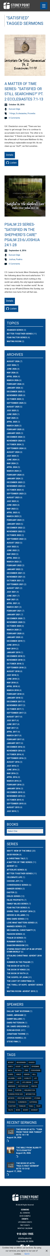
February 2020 (14, 633)
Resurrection (29, 1090)
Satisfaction (30, 1094)
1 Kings (12, 113)
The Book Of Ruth (16, 973)
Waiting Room (14, 341)
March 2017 (13, 735)
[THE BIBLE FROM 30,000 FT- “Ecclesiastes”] (10, 1152)
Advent (11, 1062)
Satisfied (11, 1098)
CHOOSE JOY (13, 881)
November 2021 (14, 577)
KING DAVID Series (15, 919)
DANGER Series (14, 889)
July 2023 (11, 501)
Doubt (18, 1066)
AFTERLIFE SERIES (15, 870)
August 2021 (13, 588)
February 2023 (14, 520)
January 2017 (13, 743)
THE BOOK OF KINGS (16, 970)
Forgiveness (35, 1070)
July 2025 (11, 410)
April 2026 (12, 376)
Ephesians (35, 1066)
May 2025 (11, 418)
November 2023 (14, 486)
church (32, 1062)
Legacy (10, 1082)
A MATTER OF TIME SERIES (19, 862)
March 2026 (13, 380)
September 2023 (15, 494)
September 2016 (15, 758)
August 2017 (13, 717)
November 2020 (14, 622)
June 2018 (12, 679)
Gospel (10, 1074)
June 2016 (12, 770)
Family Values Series (17, 904)
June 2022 (12, 550)
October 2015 (14, 800)
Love (36, 1082)
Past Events (25, 1225)
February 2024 (14, 475)
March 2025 (13, 426)
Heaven (26, 1074)
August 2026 (13, 361)
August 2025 (13, 407)
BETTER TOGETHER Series (20, 873)
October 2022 (14, 535)
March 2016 (13, 781)
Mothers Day (23, 1086)
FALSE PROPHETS (15, 900)
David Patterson (15, 1023)
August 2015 (13, 807)
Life (17, 1082)
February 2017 (14, 739)
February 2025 (14, 429)
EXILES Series (13, 896)
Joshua (12, 259)
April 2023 (12, 512)
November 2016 (14, 751)
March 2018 (13, 690)
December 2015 (14, 792)
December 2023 (14, 482)
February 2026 (14, 384)
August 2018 (13, 671)
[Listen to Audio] (7, 1141)
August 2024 (13, 452)
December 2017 (14, 701)
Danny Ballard (14, 1019)
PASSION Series (14, 934)
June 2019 (12, 645)
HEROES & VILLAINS (16, 915)
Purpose (18, 1090)
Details (9, 154)
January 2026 (13, 388)
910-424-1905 (25, 1234)
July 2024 (11, 456)
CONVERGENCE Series (17, 885)
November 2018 (14, 660)
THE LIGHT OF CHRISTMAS (19, 981)
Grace (18, 1074)
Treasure (22, 1106)
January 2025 (13, 433)
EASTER (10, 892)
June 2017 (12, 724)
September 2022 (15, 539)
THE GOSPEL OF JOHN (17, 977)
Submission (22, 1102)
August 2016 (13, 762)
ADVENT (10, 866)
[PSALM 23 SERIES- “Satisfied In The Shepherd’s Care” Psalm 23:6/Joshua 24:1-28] (25, 215)
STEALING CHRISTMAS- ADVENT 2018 (24, 956)
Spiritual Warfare (24, 1098)
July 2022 (11, 547)
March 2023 (13, 516)
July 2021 (11, 592)
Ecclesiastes (21, 113)
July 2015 (11, 811)
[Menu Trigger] (43, 5)
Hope (19, 1078)
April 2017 (12, 732)
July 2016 (11, 766)
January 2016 (13, 788)
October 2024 (14, 444)
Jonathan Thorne (16, 1034)
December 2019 (14, 641)
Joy (35, 1078)
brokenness (21, 1062)
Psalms (19, 259)
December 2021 (14, 573)
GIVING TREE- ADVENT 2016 (19, 911)
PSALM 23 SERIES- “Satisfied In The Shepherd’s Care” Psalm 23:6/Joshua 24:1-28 (22, 234)
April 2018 (12, 686)
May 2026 (11, 373)
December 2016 (14, 747)
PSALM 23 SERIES (15, 938)
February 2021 (14, 611)
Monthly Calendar (25, 1228)
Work (18, 1110)
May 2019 (11, 649)
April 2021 (12, 603)
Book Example (25, 1216)
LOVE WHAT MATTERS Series (21, 923)
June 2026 (12, 369)
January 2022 (13, 569)
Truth (10, 1110)
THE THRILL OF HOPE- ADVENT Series (25, 985)
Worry (25, 1110)
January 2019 (13, 652)
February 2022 (14, 565)
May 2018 (11, 683)
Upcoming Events (25, 1222)
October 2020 (14, 626)
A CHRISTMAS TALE (16, 858)
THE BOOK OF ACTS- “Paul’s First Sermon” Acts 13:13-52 (27, 1166)
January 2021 (13, 615)
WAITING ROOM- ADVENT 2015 (21, 991)
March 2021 (13, 607)
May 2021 (11, 599)
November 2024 (14, 441)
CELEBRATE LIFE (14, 877)
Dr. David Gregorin (16, 1026)
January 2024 (13, 479)
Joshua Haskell (15, 1038)
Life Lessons (26, 1082)
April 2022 (12, 558)
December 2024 (14, 437)
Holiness (11, 1078)
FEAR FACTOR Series (17, 337)
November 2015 (14, 796)
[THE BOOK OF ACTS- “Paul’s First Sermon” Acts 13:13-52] (10, 1167)
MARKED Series (14, 926)
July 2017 (11, 720)
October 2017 (14, 709)
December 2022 (14, 528)
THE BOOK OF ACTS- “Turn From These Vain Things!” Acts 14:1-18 (29, 1132)
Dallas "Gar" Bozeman (18, 1011)
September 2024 (15, 448)
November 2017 (14, 705)
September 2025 (15, 403)
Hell (34, 1074)
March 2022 (13, 562)
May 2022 (11, 554)
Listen (13, 162)
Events (25, 1219)
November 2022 (14, 531)
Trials (31, 1106)
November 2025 (14, 395)
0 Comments (14, 118)
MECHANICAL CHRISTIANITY (20, 930)
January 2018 (13, 698)
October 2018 (14, 664)
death (10, 1066)
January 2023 (13, 524)
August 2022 (13, 543)
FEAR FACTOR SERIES (17, 908)
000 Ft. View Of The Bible (19, 851)
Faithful (18, 1070)
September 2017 (15, 713)
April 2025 (12, 422)
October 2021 (14, 581)
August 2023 (13, 497)
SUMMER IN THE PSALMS (18, 962)
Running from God (15, 1094)
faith (10, 1070)
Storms (37, 1098)
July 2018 (11, 675)
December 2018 (14, 656)
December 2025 (14, 392)
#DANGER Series (15, 330)
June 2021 (12, 596)
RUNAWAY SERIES (15, 942)
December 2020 (14, 618)
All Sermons (25, 1213)
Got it (27, 1254)
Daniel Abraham (15, 1015)
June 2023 (12, 505)
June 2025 (12, 414)
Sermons (25, 1210)
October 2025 (14, 399)
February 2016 (14, 785)
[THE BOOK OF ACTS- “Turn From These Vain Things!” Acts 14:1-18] (10, 1133)
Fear (26, 1070)
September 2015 (15, 804)
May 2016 (11, 773)
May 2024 (11, 463)
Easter (26, 1066)
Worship (34, 1110)
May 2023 (11, 509)
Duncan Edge (14, 109)
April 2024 (12, 467)
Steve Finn (12, 1042)
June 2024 (12, 460)
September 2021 (15, 584)
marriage (11, 1086)
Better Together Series (20, 334)
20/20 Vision (13, 855)
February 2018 (14, 694)
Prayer (34, 1086)
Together (12, 1106)
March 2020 (13, 630)
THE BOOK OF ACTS (16, 966)
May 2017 (11, 728)
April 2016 (12, 777)
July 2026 (11, 365)
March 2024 (13, 471)
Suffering (33, 1102)
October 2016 (14, 754)
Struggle (11, 1102)
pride (10, 1090)
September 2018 (15, 668)
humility (27, 1078)
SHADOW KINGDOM (15, 945)
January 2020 (13, 637)
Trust (38, 1106)
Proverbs (31, 113)
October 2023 (14, 490)
